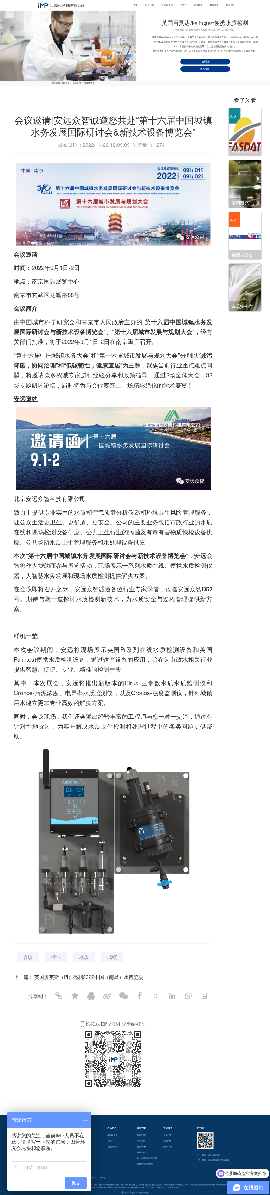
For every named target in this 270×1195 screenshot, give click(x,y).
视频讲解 (167, 1141)
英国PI (183, 5)
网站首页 (66, 83)
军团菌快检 (112, 1146)
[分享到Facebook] (139, 995)
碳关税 (158, 1184)
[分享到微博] (107, 995)
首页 (136, 5)
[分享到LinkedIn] (172, 995)
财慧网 (218, 1184)
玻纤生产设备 (130, 1184)
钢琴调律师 (211, 1184)
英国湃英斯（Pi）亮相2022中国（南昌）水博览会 (88, 976)
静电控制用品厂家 (122, 1187)
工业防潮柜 (170, 1187)
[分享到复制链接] (58, 995)
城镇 (112, 956)
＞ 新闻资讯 (75, 83)
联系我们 (205, 69)
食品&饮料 (141, 1146)
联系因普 (230, 5)
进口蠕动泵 (140, 1184)
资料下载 (167, 1135)
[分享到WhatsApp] (188, 995)
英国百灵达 (167, 5)
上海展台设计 (160, 1187)
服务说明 (167, 1146)
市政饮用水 (142, 1135)
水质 (84, 956)
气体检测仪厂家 (136, 1187)
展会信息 (111, 1187)
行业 (56, 956)
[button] (40, 36)
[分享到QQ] (91, 995)
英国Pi (110, 1141)
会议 (28, 956)
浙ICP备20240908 (93, 1177)
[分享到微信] (123, 995)
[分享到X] (155, 995)
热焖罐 (93, 1187)
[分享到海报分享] (204, 995)
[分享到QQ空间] (75, 995)
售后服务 (214, 5)
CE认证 (145, 1187)
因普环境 (149, 5)
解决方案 (198, 5)
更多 (177, 1187)
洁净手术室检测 (168, 1184)
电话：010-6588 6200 (211, 1155)
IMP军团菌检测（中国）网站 (113, 1184)
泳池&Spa (141, 1152)
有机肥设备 (179, 1184)
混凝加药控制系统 (145, 1164)
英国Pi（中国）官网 (94, 1184)
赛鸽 (105, 1187)
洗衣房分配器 (150, 1184)
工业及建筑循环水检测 (147, 1158)
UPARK (187, 1184)
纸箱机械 (99, 1187)
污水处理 (141, 1141)
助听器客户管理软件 (198, 1184)
